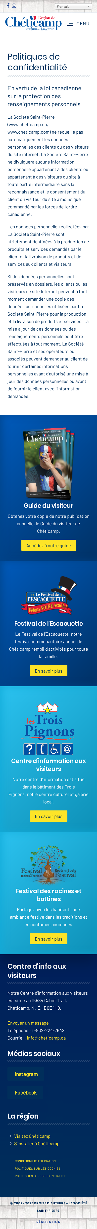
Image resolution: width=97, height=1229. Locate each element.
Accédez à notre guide (48, 545)
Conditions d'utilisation (35, 1161)
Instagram (26, 1074)
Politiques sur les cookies (37, 1168)
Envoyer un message (28, 1023)
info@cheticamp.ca (46, 1038)
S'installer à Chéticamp (36, 1143)
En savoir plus (48, 671)
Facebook (26, 1092)
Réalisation (48, 1222)
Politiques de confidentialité (40, 1176)
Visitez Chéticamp (32, 1136)
